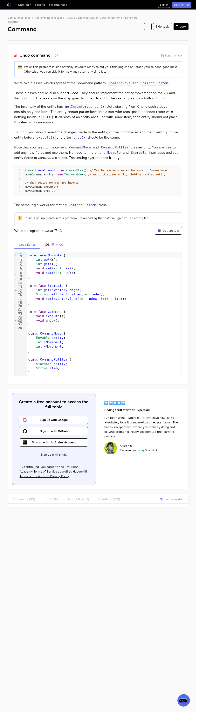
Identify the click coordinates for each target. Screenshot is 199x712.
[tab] (27, 244)
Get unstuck (171, 230)
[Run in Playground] (169, 171)
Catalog (23, 5)
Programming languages (49, 17)
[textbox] (104, 314)
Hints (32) (52, 499)
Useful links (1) (78, 499)
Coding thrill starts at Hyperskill (127, 410)
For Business (58, 5)
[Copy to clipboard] (176, 171)
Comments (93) (24, 499)
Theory (181, 26)
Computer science (19, 17)
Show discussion (172, 499)
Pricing (40, 5)
